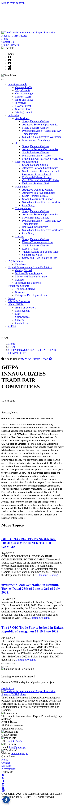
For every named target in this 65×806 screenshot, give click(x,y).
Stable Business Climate (35, 127)
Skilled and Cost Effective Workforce (42, 158)
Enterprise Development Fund (31, 295)
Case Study (28, 205)
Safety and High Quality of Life (39, 257)
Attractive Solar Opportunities (38, 192)
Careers (19, 319)
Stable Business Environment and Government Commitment (40, 173)
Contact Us (7, 41)
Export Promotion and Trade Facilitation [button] (30, 267)
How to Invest (23, 105)
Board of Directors (25, 307)
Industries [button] (13, 115)
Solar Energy (22, 186)
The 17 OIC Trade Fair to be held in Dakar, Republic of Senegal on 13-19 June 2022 (32, 629)
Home (4, 38)
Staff (17, 313)
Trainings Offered (25, 288)
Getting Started (23, 270)
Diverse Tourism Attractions (37, 242)
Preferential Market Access (36, 155)
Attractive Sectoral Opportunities (40, 124)
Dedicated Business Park (35, 183)
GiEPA (12, 326)
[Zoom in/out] (13, 663)
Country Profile (23, 87)
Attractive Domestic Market (37, 189)
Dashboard (21, 264)
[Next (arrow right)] (6, 666)
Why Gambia (22, 90)
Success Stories (23, 109)
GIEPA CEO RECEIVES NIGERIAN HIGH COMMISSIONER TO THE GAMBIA (28, 543)
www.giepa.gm (19, 753)
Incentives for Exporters (28, 282)
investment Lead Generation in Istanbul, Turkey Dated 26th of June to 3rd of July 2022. (30, 588)
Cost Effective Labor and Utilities (40, 180)
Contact (5, 762)
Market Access (23, 96)
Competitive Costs (32, 254)
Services (19, 279)
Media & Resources (19, 301)
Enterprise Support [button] (18, 285)
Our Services (22, 316)
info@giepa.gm (17, 747)
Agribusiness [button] (15, 261)
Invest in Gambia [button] (17, 84)
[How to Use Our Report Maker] (50, 358)
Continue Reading (48, 575)
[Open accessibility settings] (6, 799)
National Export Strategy (28, 273)
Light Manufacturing (26, 161)
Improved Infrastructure (35, 226)
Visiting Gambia (24, 112)
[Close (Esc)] (2, 663)
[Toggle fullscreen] (9, 663)
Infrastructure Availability (36, 140)
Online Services (10, 44)
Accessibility (8, 768)
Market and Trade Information (31, 276)
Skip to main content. (13, 2)
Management (22, 310)
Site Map (6, 765)
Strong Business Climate (35, 217)
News (11, 298)
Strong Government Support (37, 198)
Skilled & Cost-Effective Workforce (41, 136)
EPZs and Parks (24, 99)
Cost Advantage (24, 93)
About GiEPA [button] (16, 304)
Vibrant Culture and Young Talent (40, 251)
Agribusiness (22, 118)
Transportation (23, 208)
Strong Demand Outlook (35, 121)
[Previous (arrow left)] (2, 666)
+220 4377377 (14, 740)
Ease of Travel (30, 248)
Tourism (19, 236)
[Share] (6, 663)
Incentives (20, 102)
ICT (17, 143)
